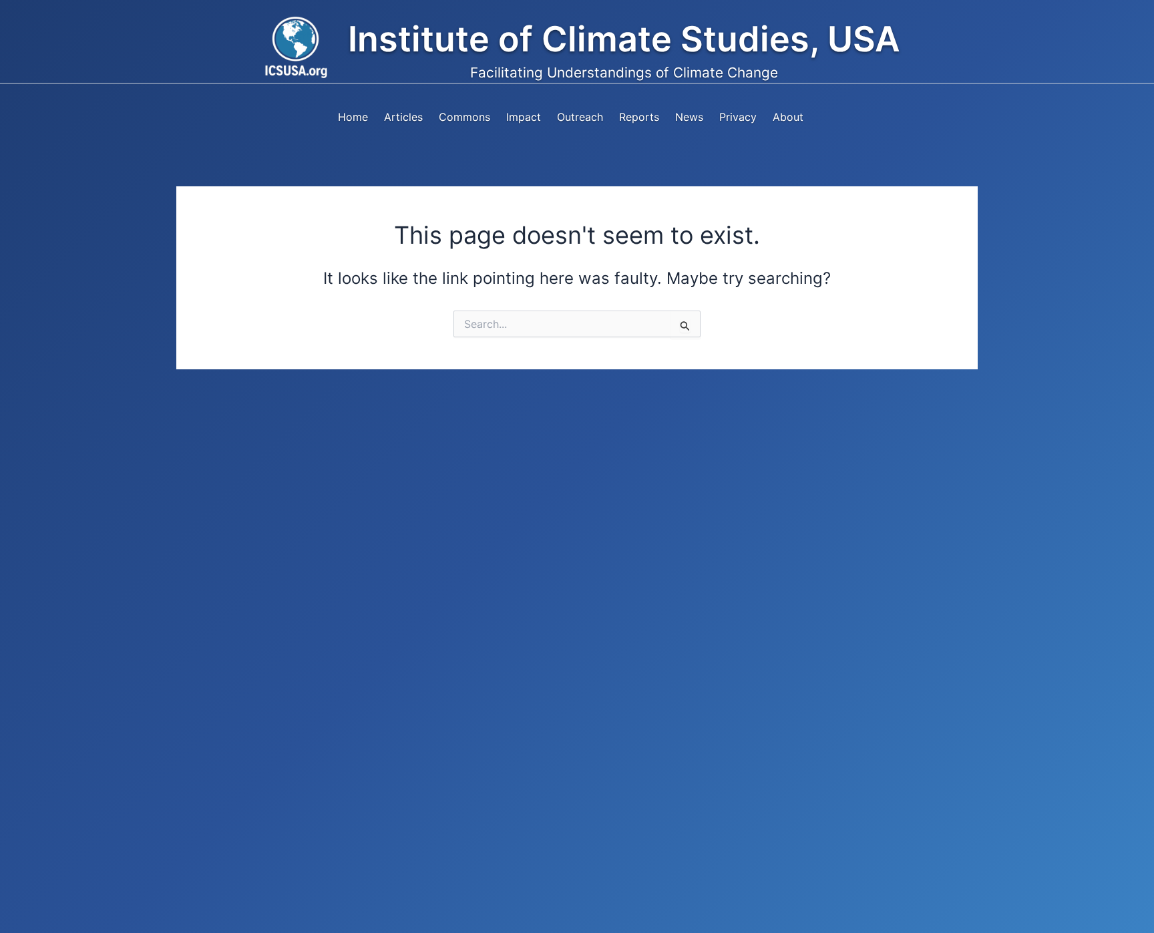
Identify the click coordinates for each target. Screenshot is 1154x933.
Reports (639, 117)
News (689, 117)
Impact (523, 117)
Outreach (580, 117)
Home (353, 117)
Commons (464, 117)
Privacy (738, 117)
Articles (403, 117)
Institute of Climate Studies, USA (624, 39)
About (788, 117)
